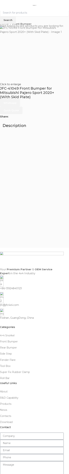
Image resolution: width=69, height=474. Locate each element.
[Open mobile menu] (4, 5)
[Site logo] (34, 5)
